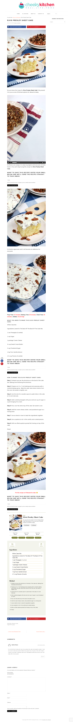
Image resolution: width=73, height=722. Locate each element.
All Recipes (14, 623)
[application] (26, 129)
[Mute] (42, 162)
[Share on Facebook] (2, 360)
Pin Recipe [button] (33, 525)
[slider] (25, 162)
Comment (9, 676)
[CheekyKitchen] (36, 10)
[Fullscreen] (44, 162)
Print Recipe (26, 525)
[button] (26, 129)
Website (9, 702)
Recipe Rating (10, 672)
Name (8, 693)
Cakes (17, 623)
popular (13, 624)
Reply (42, 656)
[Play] (8, 162)
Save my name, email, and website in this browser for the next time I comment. (23, 708)
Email (8, 697)
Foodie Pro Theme (46, 719)
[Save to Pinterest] (2, 363)
